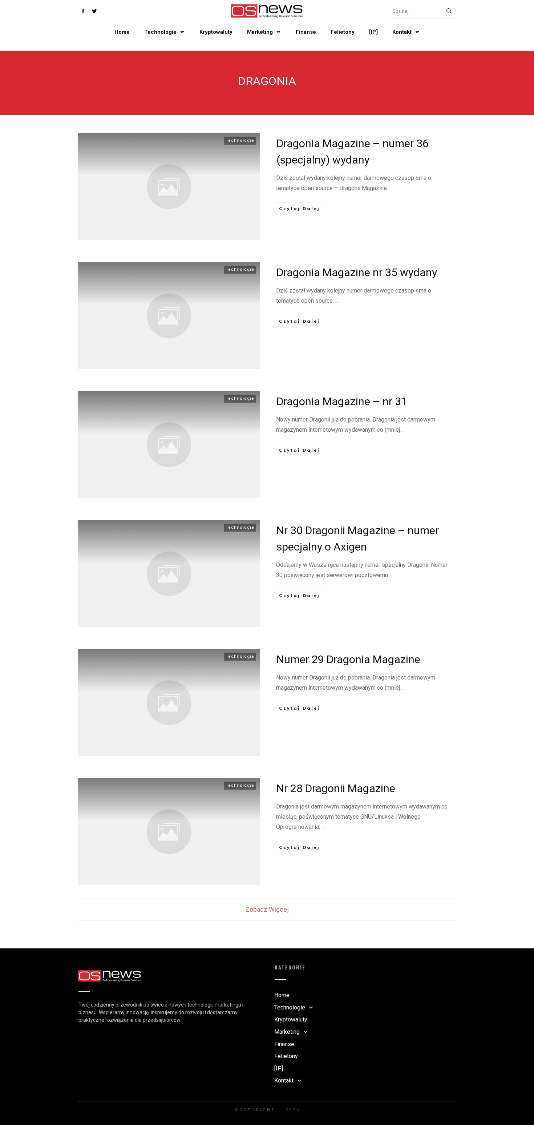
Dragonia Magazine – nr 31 (341, 401)
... (391, 188)
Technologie (240, 140)
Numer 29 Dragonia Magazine (348, 659)
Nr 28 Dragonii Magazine (335, 788)
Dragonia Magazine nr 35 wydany (356, 272)
